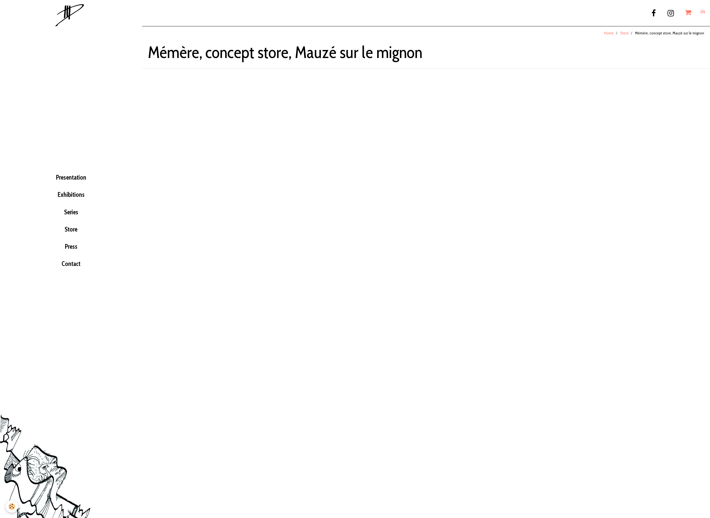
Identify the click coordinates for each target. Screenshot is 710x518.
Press (71, 246)
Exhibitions (71, 194)
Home (609, 33)
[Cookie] (12, 506)
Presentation (71, 177)
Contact (71, 264)
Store (71, 229)
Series (71, 212)
